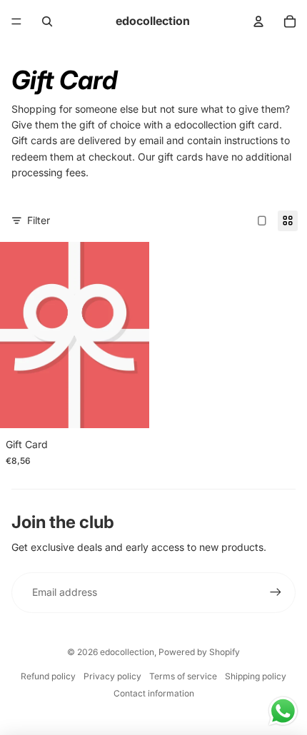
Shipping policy (255, 676)
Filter (38, 220)
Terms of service (183, 676)
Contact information (154, 693)
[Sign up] (275, 592)
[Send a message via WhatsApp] (283, 711)
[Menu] (16, 21)
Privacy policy (112, 676)
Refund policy (48, 676)
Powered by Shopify (199, 652)
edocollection (127, 652)
